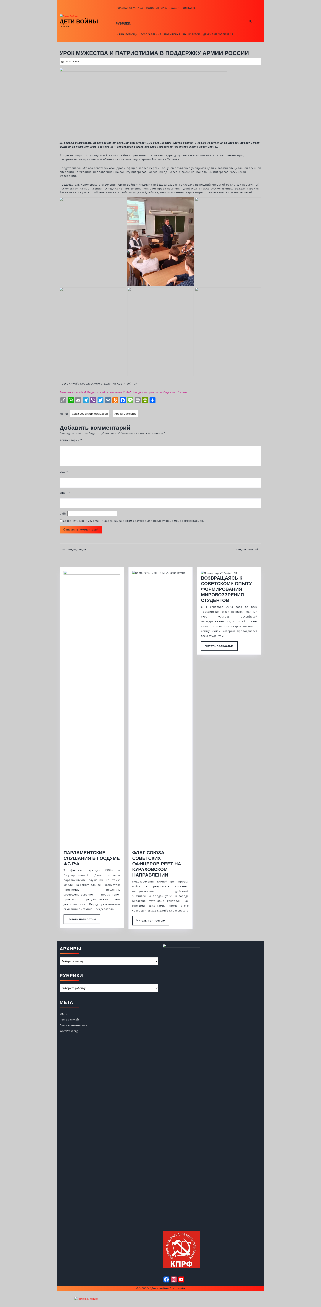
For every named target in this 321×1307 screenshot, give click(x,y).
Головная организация (162, 7)
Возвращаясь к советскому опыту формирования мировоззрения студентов (226, 589)
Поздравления (150, 34)
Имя (64, 472)
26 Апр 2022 (73, 61)
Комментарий (71, 440)
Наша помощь (127, 34)
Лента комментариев (73, 1025)
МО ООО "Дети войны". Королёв (161, 1288)
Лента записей (69, 1019)
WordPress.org (69, 1031)
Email (65, 492)
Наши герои (191, 34)
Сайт (63, 513)
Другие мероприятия (218, 34)
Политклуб (172, 34)
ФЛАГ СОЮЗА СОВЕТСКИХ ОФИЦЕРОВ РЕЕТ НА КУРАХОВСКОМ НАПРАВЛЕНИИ (156, 863)
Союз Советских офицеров (90, 413)
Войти (63, 1013)
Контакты (189, 7)
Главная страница (130, 7)
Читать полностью (84, 920)
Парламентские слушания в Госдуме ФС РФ (92, 858)
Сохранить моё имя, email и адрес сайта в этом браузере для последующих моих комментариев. (133, 521)
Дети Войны (79, 21)
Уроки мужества (125, 413)
